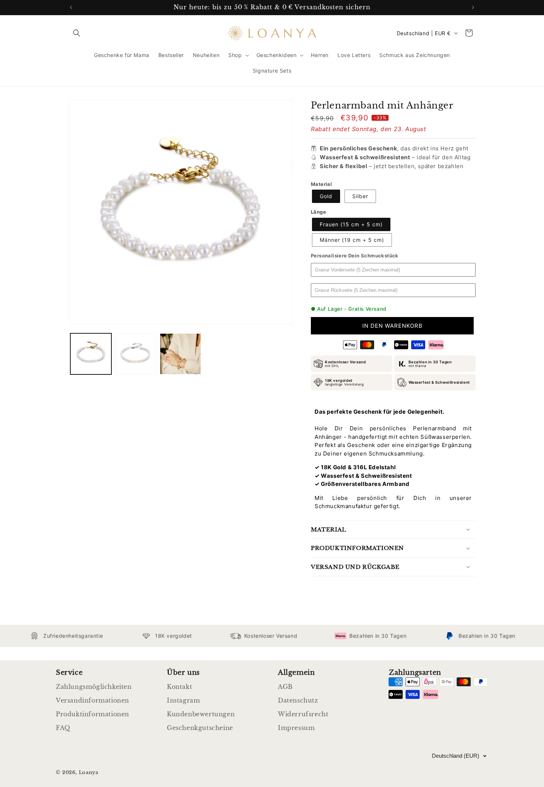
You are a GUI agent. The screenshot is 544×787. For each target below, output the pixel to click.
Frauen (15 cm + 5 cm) (351, 224)
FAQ (63, 727)
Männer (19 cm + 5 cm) (352, 240)
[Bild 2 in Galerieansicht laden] (135, 353)
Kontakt (179, 686)
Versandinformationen (92, 700)
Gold (326, 196)
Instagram (183, 700)
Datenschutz (298, 700)
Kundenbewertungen (201, 714)
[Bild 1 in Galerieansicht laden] (90, 353)
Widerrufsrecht (303, 714)
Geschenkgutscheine (200, 727)
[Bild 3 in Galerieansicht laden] (180, 353)
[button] (76, 33)
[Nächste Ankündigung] (473, 7)
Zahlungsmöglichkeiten (94, 686)
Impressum (296, 727)
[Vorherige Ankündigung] (71, 7)
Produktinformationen (92, 714)
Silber (360, 196)
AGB (285, 686)
